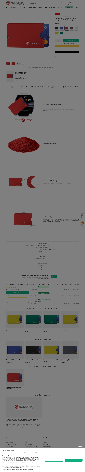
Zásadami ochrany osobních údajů (32, 457)
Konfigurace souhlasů (54, 460)
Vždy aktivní (73, 460)
